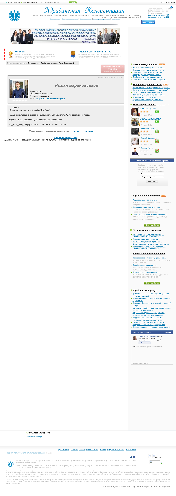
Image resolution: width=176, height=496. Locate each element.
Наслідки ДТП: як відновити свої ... (147, 75)
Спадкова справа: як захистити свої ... (148, 72)
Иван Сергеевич (147, 128)
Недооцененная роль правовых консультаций (151, 327)
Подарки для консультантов (94, 51)
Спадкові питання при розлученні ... (147, 237)
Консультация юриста (17, 63)
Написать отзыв (65, 137)
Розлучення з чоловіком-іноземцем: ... (148, 234)
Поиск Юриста (131, 450)
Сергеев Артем (146, 148)
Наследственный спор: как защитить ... (149, 67)
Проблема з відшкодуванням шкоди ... (148, 77)
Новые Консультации (145, 64)
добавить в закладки (30, 2)
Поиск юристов (143, 160)
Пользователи (33, 63)
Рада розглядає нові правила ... (145, 200)
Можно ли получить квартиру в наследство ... (151, 88)
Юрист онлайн (88, 480)
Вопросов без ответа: (158, 17)
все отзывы (83, 131)
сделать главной (14, 2)
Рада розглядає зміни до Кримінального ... (150, 214)
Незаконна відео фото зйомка (145, 97)
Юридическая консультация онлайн (69, 481)
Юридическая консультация (108, 473)
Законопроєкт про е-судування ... (146, 207)
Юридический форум (145, 290)
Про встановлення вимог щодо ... (146, 272)
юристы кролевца (34, 437)
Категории (74, 450)
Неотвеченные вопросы (147, 230)
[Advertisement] (148, 46)
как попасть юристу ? (160, 161)
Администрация (63, 450)
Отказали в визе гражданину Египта (147, 92)
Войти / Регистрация (167, 2)
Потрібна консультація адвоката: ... (147, 242)
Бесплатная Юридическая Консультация (139, 473)
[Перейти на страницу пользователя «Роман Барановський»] (19, 98)
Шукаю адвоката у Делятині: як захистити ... (151, 244)
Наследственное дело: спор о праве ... (148, 70)
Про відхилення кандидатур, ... (145, 265)
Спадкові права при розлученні (145, 239)
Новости (103, 450)
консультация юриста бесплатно (50, 480)
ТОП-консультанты (144, 104)
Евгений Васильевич (148, 138)
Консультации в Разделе (147, 84)
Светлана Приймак (148, 109)
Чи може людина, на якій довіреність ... (149, 95)
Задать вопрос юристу (24, 466)
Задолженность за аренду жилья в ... (148, 100)
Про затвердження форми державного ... (149, 258)
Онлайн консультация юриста (127, 481)
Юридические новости (146, 195)
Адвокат (28, 467)
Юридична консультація (115, 450)
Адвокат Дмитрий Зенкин (150, 118)
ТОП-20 (82, 450)
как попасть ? (163, 105)
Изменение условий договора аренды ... (149, 246)
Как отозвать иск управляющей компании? (150, 90)
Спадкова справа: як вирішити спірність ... (150, 79)
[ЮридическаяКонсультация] (85, 12)
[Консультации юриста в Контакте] (131, 457)
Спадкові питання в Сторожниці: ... (147, 249)
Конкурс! (20, 51)
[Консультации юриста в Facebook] (134, 457)
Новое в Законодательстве (149, 253)
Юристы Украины (92, 450)
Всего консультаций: (159, 15)
